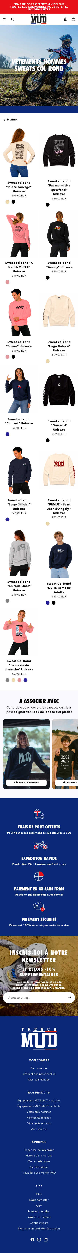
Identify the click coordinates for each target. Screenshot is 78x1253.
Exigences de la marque (39, 1150)
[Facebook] (32, 1239)
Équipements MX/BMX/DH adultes (39, 1100)
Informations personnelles (39, 1074)
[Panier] (73, 19)
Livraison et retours (39, 1217)
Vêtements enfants (39, 1123)
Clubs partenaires (39, 1161)
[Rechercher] (12, 19)
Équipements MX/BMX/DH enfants (38, 1106)
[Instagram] (39, 1239)
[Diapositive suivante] (71, 754)
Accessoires (39, 1129)
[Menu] (4, 19)
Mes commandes (39, 1079)
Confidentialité (39, 1223)
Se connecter (39, 1068)
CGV (39, 1205)
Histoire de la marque (39, 1155)
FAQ (39, 1194)
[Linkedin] (45, 1239)
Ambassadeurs (39, 1167)
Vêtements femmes (39, 1117)
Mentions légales (39, 1211)
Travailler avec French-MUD (39, 1172)
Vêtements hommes (39, 1111)
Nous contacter (39, 1200)
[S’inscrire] (69, 998)
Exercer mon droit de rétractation (39, 1228)
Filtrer (12, 119)
